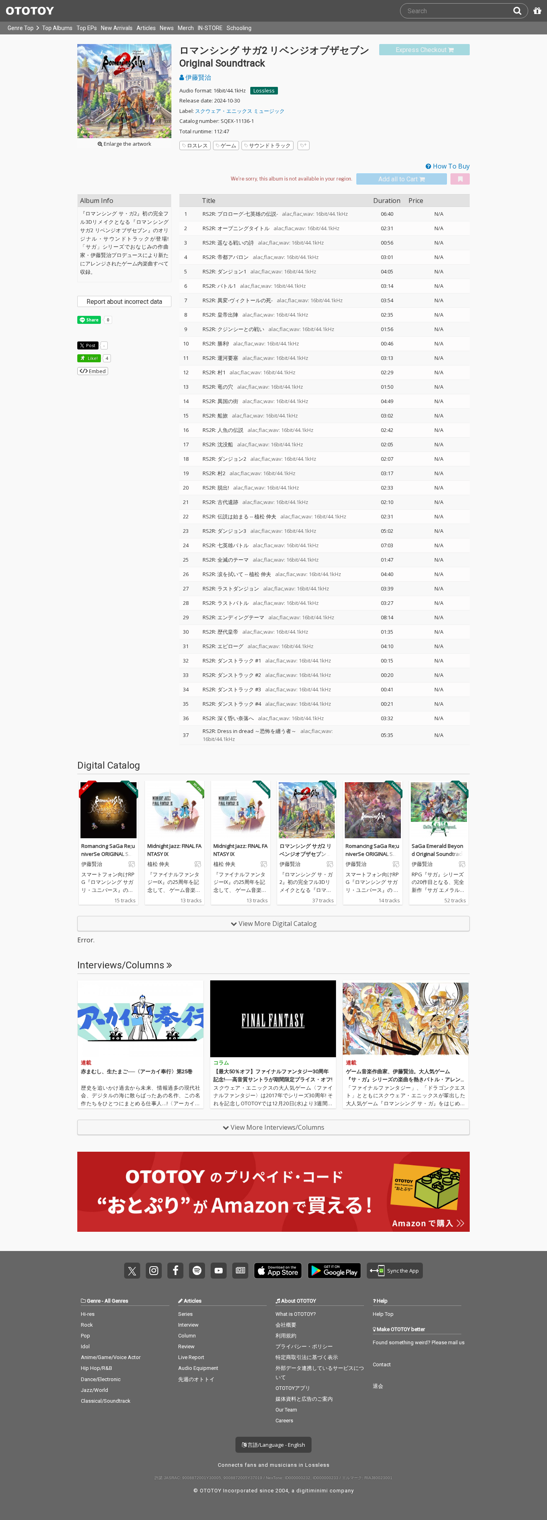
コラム (221, 1063)
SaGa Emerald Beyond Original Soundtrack (438, 849)
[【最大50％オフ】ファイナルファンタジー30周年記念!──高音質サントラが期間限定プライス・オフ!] (273, 1018)
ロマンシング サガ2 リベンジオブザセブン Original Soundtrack (307, 853)
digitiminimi (312, 1491)
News (167, 28)
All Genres (116, 1301)
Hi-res (88, 1314)
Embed (97, 371)
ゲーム (228, 145)
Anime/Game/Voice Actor (111, 1357)
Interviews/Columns (122, 965)
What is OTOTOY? (296, 1314)
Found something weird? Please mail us (419, 1342)
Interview (188, 1325)
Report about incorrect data (124, 301)
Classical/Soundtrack (106, 1401)
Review (186, 1346)
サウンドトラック (270, 145)
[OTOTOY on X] (132, 1271)
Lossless (264, 90)
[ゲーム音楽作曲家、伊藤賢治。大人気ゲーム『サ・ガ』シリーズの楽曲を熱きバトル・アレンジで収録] (406, 1018)
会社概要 (286, 1325)
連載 (86, 1063)
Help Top (383, 1314)
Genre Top (21, 28)
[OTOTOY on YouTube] (219, 1271)
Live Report (191, 1357)
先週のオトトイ (196, 1379)
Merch (186, 28)
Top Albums (57, 28)
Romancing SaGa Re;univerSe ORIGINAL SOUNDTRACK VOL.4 (108, 853)
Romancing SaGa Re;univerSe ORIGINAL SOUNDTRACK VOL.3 (372, 853)
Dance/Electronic (101, 1379)
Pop (85, 1336)
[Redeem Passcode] (536, 10)
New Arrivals (117, 28)
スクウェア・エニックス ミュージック (240, 110)
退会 (378, 1386)
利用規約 (286, 1336)
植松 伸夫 (265, 516)
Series (185, 1314)
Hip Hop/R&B (96, 1368)
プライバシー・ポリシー (304, 1346)
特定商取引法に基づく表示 (307, 1357)
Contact (382, 1364)
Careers (284, 1421)
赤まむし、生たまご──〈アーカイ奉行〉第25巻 (137, 1071)
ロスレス (197, 145)
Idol (85, 1346)
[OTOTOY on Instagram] (154, 1271)
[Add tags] (304, 145)
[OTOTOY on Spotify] (197, 1271)
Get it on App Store (278, 1271)
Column (187, 1336)
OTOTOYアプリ (293, 1388)
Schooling (239, 28)
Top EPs (86, 28)
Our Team (286, 1410)
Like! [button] (92, 358)
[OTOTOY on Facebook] (175, 1271)
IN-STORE (210, 28)
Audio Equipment (198, 1368)
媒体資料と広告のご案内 (304, 1399)
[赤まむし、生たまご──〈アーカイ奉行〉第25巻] (140, 1018)
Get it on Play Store (334, 1271)
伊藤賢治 (197, 77)
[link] (424, 49)
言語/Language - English (275, 1444)
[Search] (520, 11)
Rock (87, 1325)
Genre (94, 1301)
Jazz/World (94, 1390)
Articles (146, 28)
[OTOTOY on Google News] (240, 1271)
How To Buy (450, 166)
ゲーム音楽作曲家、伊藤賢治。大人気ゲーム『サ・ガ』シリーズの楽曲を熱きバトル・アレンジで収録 (403, 1079)
